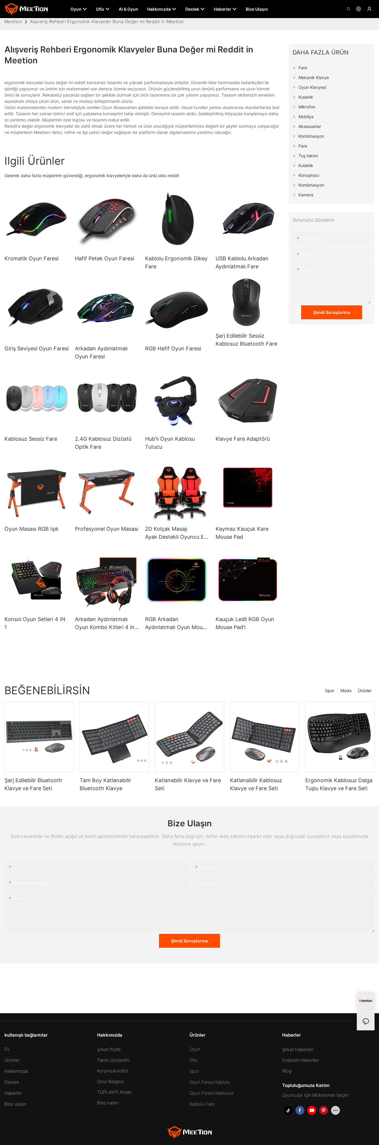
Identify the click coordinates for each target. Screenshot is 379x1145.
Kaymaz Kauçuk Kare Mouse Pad (242, 533)
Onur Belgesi (110, 1081)
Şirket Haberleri (297, 1049)
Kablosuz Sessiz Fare (30, 439)
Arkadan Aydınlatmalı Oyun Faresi (101, 352)
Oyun (195, 1049)
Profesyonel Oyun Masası (106, 529)
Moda (346, 690)
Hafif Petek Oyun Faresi (104, 258)
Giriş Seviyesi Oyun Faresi (36, 348)
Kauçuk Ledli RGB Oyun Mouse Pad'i (245, 623)
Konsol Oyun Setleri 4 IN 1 (34, 623)
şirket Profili (109, 1049)
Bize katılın (108, 1103)
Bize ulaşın (15, 1104)
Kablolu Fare (202, 1104)
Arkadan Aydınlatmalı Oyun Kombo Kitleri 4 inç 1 (106, 623)
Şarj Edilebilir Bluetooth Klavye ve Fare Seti (33, 784)
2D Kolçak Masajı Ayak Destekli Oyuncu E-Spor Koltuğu (175, 533)
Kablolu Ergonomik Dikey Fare (176, 262)
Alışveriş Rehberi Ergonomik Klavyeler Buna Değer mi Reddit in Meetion (107, 21)
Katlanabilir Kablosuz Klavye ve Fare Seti (256, 784)
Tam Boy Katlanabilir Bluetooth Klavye (105, 784)
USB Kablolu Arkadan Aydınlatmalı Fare (242, 262)
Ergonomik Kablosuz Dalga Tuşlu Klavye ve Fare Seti (338, 784)
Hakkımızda (16, 1071)
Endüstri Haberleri (300, 1060)
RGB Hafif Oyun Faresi (173, 348)
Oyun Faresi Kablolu (210, 1082)
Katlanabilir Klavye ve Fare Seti (188, 784)
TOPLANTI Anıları (114, 1092)
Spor (329, 690)
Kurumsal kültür (113, 1071)
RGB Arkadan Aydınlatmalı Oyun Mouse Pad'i (176, 623)
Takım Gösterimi (113, 1060)
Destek (11, 1082)
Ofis (193, 1060)
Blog (286, 1071)
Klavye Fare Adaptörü (243, 439)
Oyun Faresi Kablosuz (212, 1093)
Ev (6, 1049)
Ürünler (365, 690)
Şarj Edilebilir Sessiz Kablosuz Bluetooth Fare (246, 340)
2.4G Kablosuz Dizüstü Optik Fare (103, 443)
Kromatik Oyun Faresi (31, 258)
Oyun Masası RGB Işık (31, 529)
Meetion (13, 21)
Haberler (13, 1093)
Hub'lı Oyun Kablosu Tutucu (170, 443)
